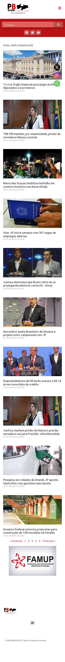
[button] (32, 622)
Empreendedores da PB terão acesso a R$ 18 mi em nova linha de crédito (32, 382)
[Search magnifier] (58, 25)
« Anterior (16, 541)
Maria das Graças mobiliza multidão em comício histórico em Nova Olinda (29, 185)
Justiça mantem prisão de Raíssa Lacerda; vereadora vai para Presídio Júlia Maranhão (31, 432)
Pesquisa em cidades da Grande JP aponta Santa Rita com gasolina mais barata (30, 481)
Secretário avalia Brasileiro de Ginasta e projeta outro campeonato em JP (29, 333)
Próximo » (49, 541)
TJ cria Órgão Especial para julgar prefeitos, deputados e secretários (31, 86)
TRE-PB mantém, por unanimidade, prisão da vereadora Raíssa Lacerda (31, 135)
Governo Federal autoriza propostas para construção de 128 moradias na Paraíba (30, 531)
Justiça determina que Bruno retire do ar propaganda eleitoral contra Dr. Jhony (29, 284)
